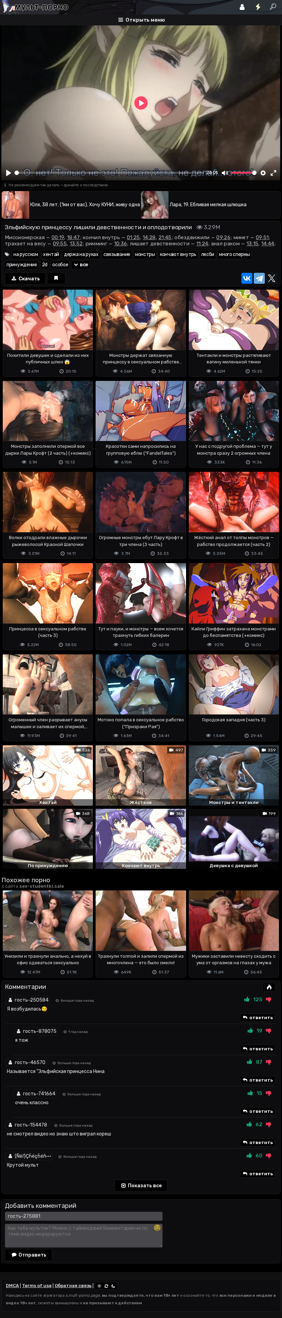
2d (44, 265)
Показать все (144, 1186)
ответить (260, 1017)
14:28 (149, 237)
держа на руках (81, 254)
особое (60, 265)
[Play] (8, 173)
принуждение (22, 265)
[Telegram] (259, 278)
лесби (208, 254)
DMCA (12, 1285)
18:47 (73, 237)
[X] (271, 278)
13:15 (253, 244)
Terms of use (37, 1285)
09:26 (223, 237)
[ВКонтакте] (246, 278)
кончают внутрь (178, 254)
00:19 (58, 237)
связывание (117, 254)
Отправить (32, 1255)
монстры (145, 254)
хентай (51, 254)
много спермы (234, 254)
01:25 (133, 237)
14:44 (267, 244)
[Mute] (225, 173)
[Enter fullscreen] (273, 173)
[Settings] (263, 173)
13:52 (76, 244)
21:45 (165, 237)
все (83, 265)
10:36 (120, 244)
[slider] (109, 173)
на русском (25, 254)
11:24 (202, 244)
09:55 (60, 244)
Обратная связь (73, 1285)
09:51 (262, 237)
